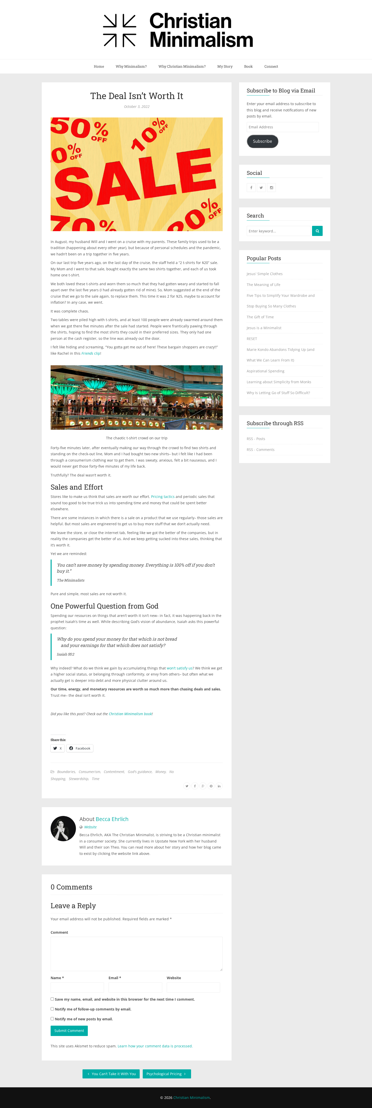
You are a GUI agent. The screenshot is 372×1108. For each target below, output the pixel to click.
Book (248, 66)
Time (95, 778)
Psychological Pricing (165, 1073)
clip (90, 353)
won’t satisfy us (180, 668)
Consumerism (89, 771)
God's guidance (140, 771)
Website (90, 827)
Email (115, 977)
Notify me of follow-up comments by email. (93, 1009)
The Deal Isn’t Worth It (136, 95)
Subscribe (262, 141)
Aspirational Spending (265, 371)
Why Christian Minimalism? (182, 66)
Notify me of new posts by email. (84, 1019)
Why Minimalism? (131, 66)
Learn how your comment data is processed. (155, 1046)
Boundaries (66, 771)
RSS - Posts (256, 438)
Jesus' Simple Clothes (265, 273)
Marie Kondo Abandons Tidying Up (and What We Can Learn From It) (281, 355)
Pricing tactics (163, 496)
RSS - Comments (261, 449)
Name (57, 977)
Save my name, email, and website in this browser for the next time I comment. (125, 999)
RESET (252, 338)
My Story (225, 66)
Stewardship (78, 778)
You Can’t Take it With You (113, 1073)
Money (160, 771)
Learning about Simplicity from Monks (279, 381)
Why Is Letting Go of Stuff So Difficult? (278, 392)
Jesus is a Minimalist (264, 327)
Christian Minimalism (191, 1097)
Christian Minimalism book (130, 713)
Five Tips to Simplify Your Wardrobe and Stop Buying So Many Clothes (281, 300)
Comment (59, 932)
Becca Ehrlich (112, 819)
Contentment (114, 771)
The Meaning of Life (263, 284)
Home (99, 66)
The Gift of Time (260, 317)
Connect (271, 66)
